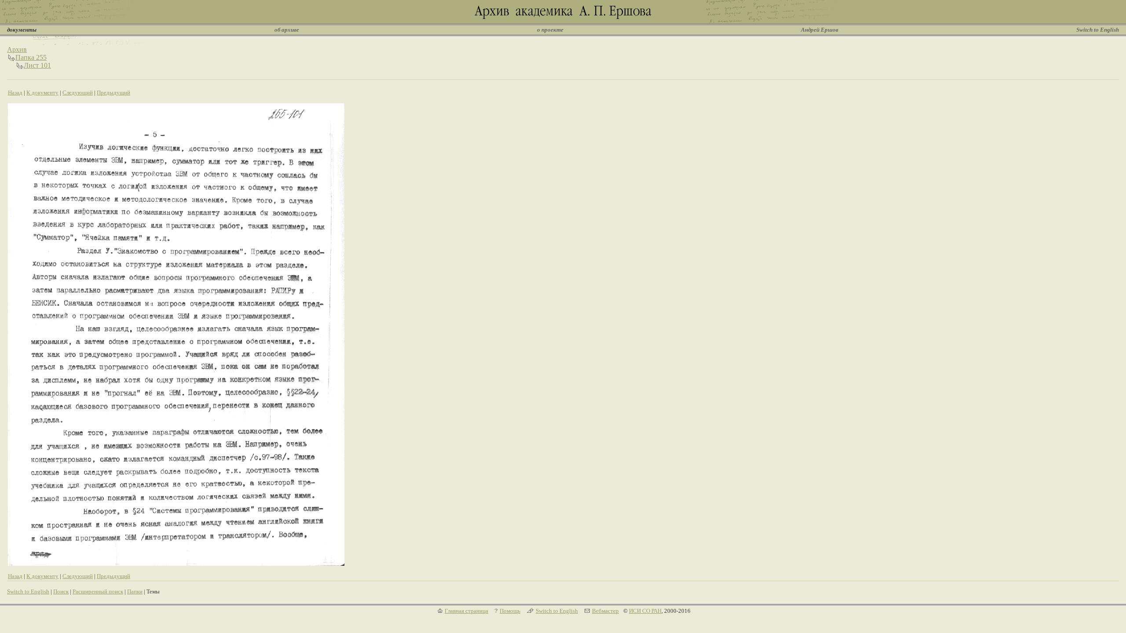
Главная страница (466, 611)
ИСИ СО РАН (645, 611)
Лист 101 (37, 65)
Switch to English (1097, 29)
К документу (42, 92)
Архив (17, 49)
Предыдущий (113, 92)
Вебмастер (605, 611)
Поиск (61, 591)
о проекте (550, 29)
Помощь (510, 611)
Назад (15, 92)
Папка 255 (31, 57)
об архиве (286, 29)
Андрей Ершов (819, 29)
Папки (135, 591)
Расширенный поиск (98, 591)
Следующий (77, 92)
